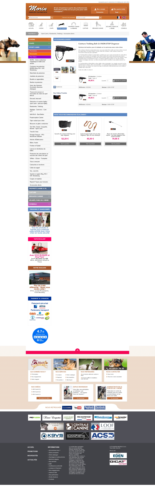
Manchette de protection (37, 73)
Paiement (59, 377)
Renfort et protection (36, 82)
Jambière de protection (37, 76)
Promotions (33, 51)
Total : (118, 12)
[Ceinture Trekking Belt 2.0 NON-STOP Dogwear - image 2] (57, 70)
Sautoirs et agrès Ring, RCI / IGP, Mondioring (38, 174)
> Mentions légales (53, 459)
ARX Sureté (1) (36, 394)
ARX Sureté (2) (36, 391)
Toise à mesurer (35, 161)
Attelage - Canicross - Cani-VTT (38, 110)
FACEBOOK (59, 87)
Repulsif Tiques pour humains (39, 182)
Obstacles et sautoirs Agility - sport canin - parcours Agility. (39, 102)
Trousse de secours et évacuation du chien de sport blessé (38, 93)
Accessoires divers (69, 33)
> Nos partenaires (53, 475)
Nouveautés (33, 54)
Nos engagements (36, 376)
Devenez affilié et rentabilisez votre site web (89, 378)
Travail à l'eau (34, 131)
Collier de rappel (35, 168)
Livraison (59, 374)
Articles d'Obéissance (36, 139)
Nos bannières (70, 377)
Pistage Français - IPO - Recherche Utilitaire (37, 135)
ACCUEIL (31, 28)
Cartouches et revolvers (37, 164)
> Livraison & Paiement (54, 468)
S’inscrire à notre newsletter (115, 376)
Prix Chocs (33, 57)
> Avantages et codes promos (56, 457)
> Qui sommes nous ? (54, 450)
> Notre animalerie (53, 452)
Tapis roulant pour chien (37, 120)
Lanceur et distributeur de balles (37, 149)
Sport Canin (44, 33)
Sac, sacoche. (34, 171)
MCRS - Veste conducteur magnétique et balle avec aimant (38, 61)
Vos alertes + (60, 380)
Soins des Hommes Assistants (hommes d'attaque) (36, 87)
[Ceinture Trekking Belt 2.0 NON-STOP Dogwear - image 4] (73, 70)
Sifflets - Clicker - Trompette (38, 158)
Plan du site (113, 450)
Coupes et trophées (36, 179)
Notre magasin (35, 379)
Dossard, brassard (35, 98)
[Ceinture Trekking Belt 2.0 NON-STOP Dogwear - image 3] (65, 70)
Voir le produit (65, 143)
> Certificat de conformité (55, 466)
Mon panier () (119, 9)
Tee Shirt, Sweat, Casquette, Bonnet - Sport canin (38, 127)
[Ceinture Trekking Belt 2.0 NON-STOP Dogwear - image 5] (57, 78)
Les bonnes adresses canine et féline (89, 375)
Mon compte (101, 9)
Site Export (69, 380)
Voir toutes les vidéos (44, 398)
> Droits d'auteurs (53, 477)
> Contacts (51, 479)
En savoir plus (80, 398)
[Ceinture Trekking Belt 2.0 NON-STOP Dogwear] (65, 53)
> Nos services (52, 461)
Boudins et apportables (37, 79)
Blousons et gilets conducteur (39, 123)
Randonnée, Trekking (55, 33)
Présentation (35, 374)
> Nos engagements (53, 470)
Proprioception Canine (36, 117)
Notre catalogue (71, 374)
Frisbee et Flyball (35, 145)
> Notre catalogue (53, 455)
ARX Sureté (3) (36, 389)
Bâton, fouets (34, 142)
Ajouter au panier (120, 80)
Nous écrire (111, 374)
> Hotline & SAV (52, 472)
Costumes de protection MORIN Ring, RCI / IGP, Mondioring (37, 68)
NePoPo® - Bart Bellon (37, 114)
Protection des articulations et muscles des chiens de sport (39, 154)
